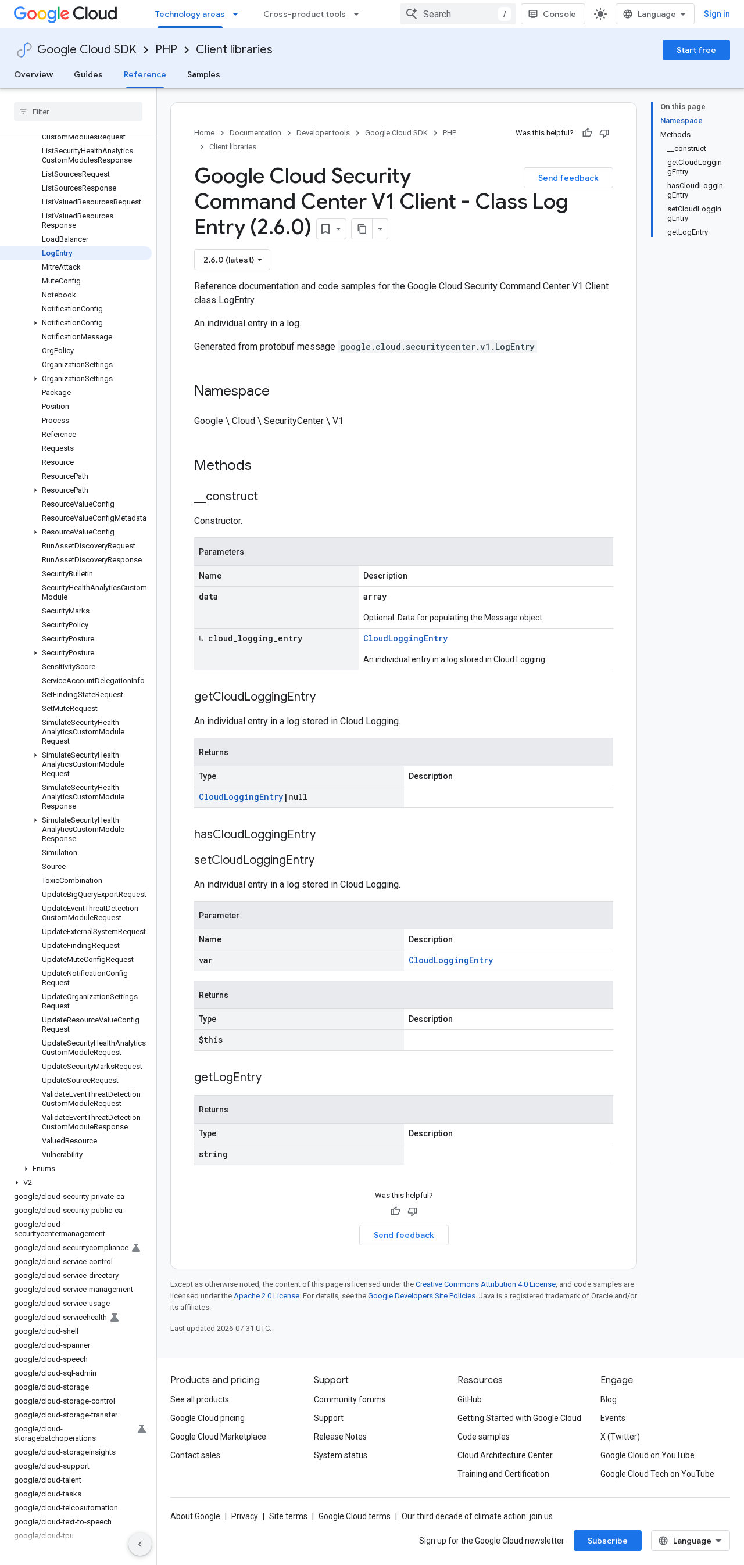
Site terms (288, 1516)
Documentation (255, 132)
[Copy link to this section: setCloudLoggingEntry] (326, 861)
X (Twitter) (620, 1436)
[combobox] (458, 13)
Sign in (717, 14)
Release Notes (340, 1436)
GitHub (469, 1399)
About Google (195, 1516)
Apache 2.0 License (266, 1295)
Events (612, 1418)
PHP (166, 49)
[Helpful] (587, 133)
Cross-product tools (304, 14)
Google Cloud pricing (207, 1418)
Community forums (350, 1399)
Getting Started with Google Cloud (519, 1418)
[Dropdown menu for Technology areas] (239, 14)
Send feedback (568, 178)
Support (329, 1418)
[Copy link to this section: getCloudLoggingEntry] (327, 698)
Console (559, 14)
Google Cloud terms (355, 1516)
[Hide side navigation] (140, 1544)
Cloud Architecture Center (505, 1455)
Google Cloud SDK (87, 49)
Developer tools (323, 132)
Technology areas (190, 14)
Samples (203, 74)
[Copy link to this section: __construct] (269, 497)
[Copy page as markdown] (362, 229)
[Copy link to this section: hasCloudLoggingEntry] (327, 835)
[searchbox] (78, 111)
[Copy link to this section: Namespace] (281, 392)
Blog (608, 1399)
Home (204, 132)
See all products (199, 1399)
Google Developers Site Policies (421, 1295)
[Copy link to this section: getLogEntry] (273, 1078)
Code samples (483, 1436)
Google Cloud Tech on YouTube (657, 1473)
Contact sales (195, 1455)
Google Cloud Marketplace (218, 1436)
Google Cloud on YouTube (647, 1455)
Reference (145, 74)
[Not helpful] (604, 133)
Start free (696, 50)
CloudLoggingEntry (405, 638)
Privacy (244, 1516)
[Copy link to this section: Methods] (266, 466)
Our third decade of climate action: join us (477, 1516)
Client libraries (234, 49)
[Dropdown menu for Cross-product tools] (360, 14)
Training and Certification (503, 1473)
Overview (33, 74)
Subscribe (608, 1540)
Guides (88, 74)
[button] (76, 323)
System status (340, 1455)
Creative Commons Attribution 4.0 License (486, 1284)
